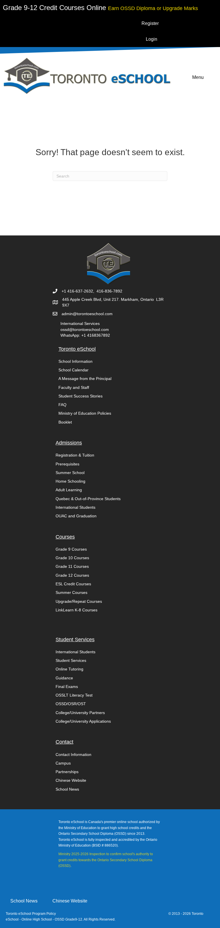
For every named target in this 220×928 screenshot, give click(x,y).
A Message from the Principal (84, 378)
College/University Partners (80, 712)
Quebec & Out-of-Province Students (88, 498)
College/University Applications (83, 721)
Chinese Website (71, 780)
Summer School (70, 472)
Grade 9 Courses (71, 549)
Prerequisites (67, 464)
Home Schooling (70, 481)
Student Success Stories (80, 396)
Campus (63, 763)
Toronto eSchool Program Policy (31, 914)
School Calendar (73, 370)
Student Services (71, 660)
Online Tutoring (69, 669)
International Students (75, 507)
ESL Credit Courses (73, 584)
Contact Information (73, 754)
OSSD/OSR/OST (71, 703)
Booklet (65, 422)
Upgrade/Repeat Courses (79, 601)
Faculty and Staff (73, 387)
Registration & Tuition (75, 455)
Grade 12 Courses (72, 575)
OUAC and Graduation (76, 516)
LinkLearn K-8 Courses (76, 610)
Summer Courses (71, 592)
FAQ (62, 404)
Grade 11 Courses (72, 566)
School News (67, 789)
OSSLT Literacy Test (74, 695)
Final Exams (67, 686)
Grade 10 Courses (72, 557)
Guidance (64, 678)
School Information (75, 361)
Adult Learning (69, 490)
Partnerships (67, 771)
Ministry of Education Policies (84, 413)
